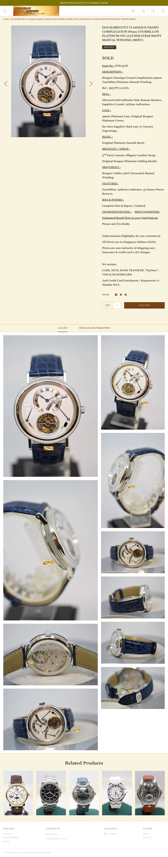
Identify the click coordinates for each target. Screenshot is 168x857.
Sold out (144, 305)
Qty (108, 305)
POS (24, 852)
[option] (48, 81)
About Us (147, 837)
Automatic (7, 834)
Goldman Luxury (13, 852)
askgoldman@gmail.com (56, 838)
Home (6, 19)
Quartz (6, 841)
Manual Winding (10, 837)
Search (146, 834)
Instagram (112, 834)
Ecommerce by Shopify (40, 852)
